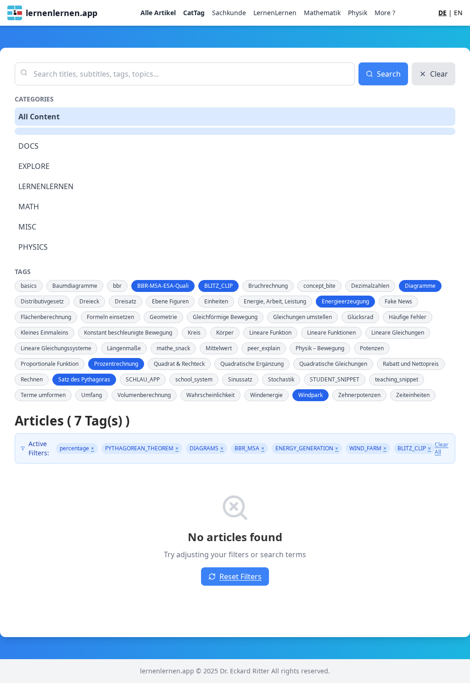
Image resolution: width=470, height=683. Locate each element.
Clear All (441, 448)
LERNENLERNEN (45, 186)
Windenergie (266, 395)
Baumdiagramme (74, 286)
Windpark (310, 395)
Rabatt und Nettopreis (411, 364)
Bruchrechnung (268, 286)
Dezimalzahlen (370, 286)
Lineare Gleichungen (397, 332)
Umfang (91, 395)
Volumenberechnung (144, 395)
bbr (117, 286)
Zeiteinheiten (413, 395)
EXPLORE (34, 166)
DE (442, 12)
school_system (194, 379)
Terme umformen (43, 395)
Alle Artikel (158, 12)
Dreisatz (125, 301)
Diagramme (420, 286)
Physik (357, 12)
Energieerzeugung (345, 301)
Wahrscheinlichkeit (210, 395)
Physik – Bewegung (320, 348)
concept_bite (319, 286)
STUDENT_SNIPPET (334, 379)
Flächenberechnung (46, 317)
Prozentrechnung (116, 364)
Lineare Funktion (270, 332)
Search (389, 74)
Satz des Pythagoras (84, 379)
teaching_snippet (396, 379)
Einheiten (216, 301)
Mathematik (322, 12)
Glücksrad (360, 317)
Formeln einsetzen (110, 317)
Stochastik (281, 379)
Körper (225, 332)
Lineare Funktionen (331, 332)
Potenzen (372, 348)
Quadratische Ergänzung (252, 364)
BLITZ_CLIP (218, 286)
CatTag (194, 12)
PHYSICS (33, 247)
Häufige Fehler (407, 317)
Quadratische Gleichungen (333, 364)
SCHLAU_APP (143, 379)
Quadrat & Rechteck (179, 364)
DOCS (28, 146)
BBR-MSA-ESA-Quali (163, 286)
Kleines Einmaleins (44, 332)
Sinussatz (240, 379)
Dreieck (89, 301)
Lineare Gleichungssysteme (56, 348)
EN (458, 12)
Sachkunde (229, 12)
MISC (27, 227)
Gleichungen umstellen (302, 317)
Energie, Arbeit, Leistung (275, 301)
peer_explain (263, 348)
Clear (439, 74)
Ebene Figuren (170, 301)
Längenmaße (124, 348)
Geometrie (163, 317)
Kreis (194, 332)
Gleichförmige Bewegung (225, 317)
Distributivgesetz (42, 301)
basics (29, 286)
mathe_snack (173, 348)
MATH (28, 207)
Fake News (398, 301)
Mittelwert (219, 348)
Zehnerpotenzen (359, 395)
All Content (39, 117)
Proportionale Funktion (49, 364)
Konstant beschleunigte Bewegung (128, 332)
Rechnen (32, 379)
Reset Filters (240, 576)
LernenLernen (275, 12)
